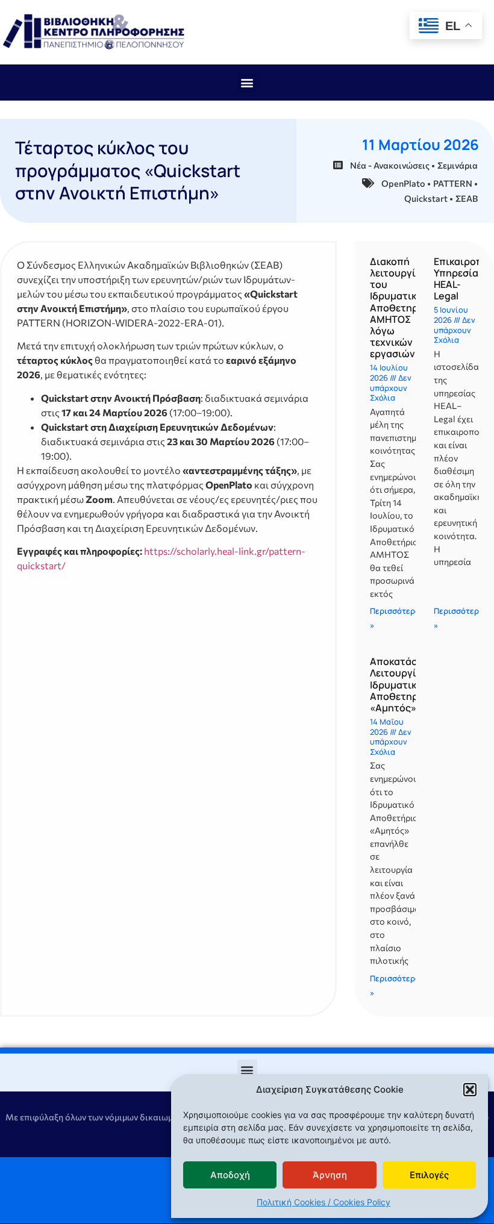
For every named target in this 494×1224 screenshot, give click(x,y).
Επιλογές (429, 1175)
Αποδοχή (230, 1175)
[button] (470, 1090)
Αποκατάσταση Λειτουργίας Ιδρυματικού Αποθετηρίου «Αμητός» (405, 684)
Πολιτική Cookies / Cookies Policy (323, 1202)
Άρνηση (330, 1175)
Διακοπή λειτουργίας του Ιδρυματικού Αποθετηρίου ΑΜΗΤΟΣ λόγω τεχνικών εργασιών (402, 308)
